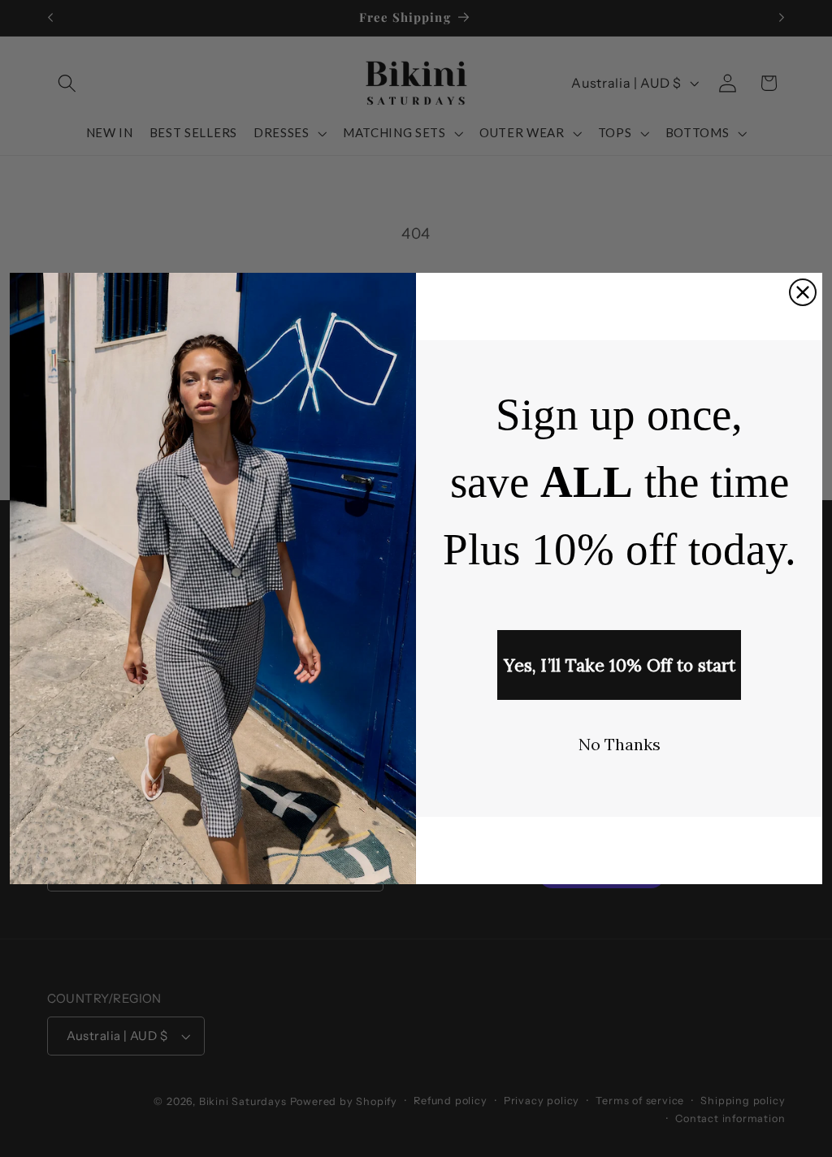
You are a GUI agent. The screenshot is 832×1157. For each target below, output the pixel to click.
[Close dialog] (803, 292)
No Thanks (619, 744)
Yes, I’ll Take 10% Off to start (619, 665)
